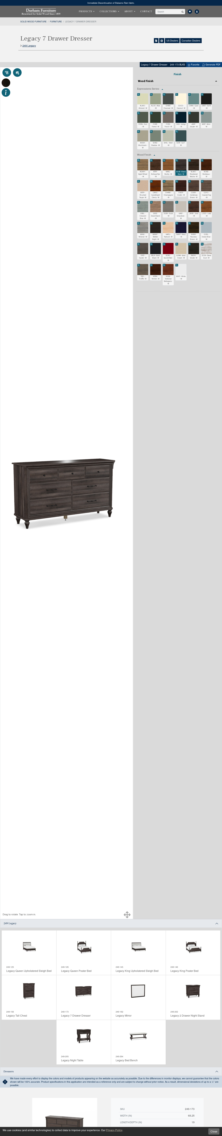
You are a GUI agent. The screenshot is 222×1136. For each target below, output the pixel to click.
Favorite (194, 64)
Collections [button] (108, 11)
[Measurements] (6, 72)
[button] (182, 11)
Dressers (9, 1071)
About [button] (128, 11)
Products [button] (85, 11)
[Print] (161, 40)
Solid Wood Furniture (33, 21)
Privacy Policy (114, 1130)
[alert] (111, 3)
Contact (146, 11)
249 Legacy (29, 45)
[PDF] (156, 40)
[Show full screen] (127, 914)
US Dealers (172, 40)
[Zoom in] (138, 94)
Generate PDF (213, 64)
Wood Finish (145, 81)
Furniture (56, 21)
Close (213, 1131)
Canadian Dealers (191, 40)
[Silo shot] (17, 72)
